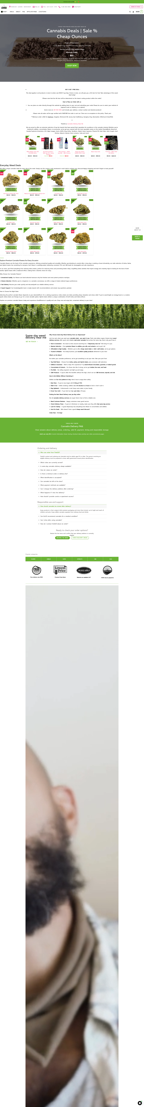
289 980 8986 (57, 110)
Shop (5, 11)
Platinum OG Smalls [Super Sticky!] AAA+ (34, 193)
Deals (12, 11)
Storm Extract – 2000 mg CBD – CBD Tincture (64, 152)
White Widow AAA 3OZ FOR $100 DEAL (33, 152)
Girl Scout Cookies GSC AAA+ (11, 193)
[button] (130, 11)
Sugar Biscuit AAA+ (82, 193)
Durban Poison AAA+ (11, 251)
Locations (42, 11)
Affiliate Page (32, 11)
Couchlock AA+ (58, 193)
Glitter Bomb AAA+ (58, 222)
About (18, 11)
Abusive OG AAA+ (34, 222)
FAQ (23, 11)
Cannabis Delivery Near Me (75, 124)
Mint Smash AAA (58, 251)
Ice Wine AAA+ (11, 222)
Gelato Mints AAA (34, 251)
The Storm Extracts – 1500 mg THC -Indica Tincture (48, 153)
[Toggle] (38, 452)
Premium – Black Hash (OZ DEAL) (111, 152)
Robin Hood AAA (95, 151)
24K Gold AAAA (82, 251)
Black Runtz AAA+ (82, 222)
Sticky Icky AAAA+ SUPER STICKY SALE (80, 152)
